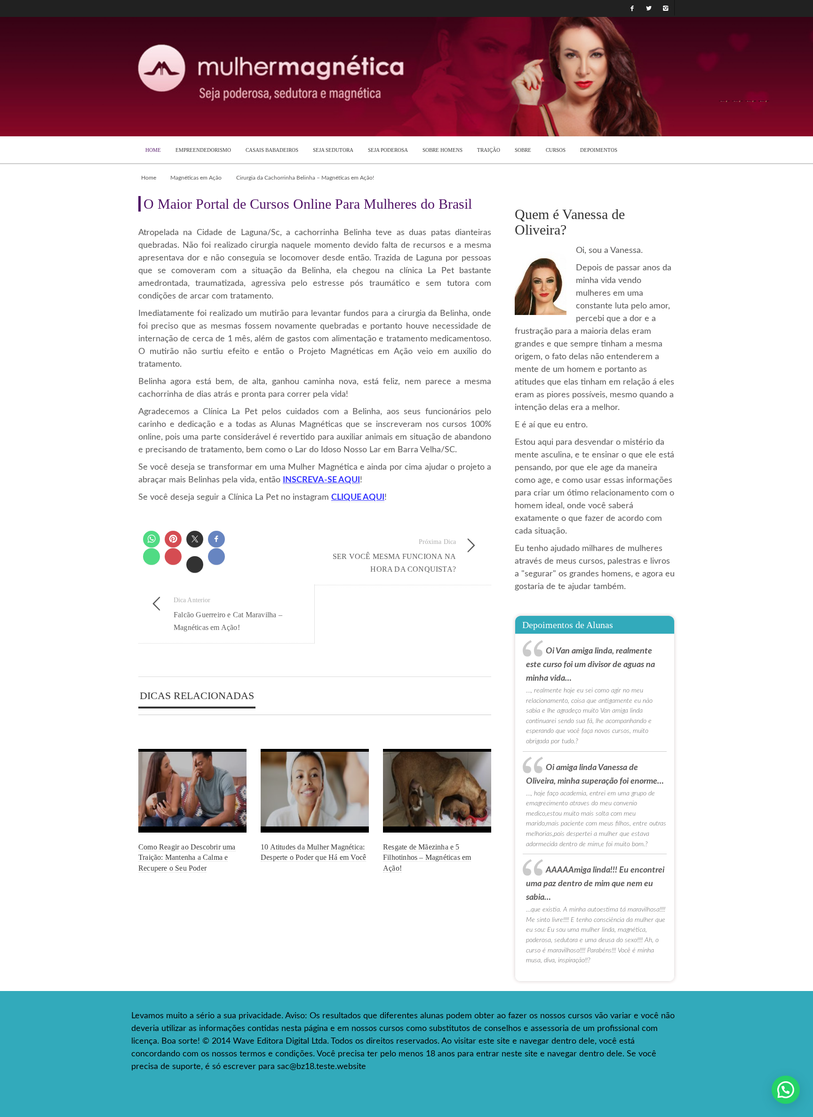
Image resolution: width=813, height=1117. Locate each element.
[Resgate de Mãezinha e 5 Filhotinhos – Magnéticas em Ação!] (437, 790)
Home (148, 178)
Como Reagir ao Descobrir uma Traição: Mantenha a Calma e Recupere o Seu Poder (187, 857)
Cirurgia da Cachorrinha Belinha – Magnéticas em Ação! (305, 178)
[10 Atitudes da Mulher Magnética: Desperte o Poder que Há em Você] (315, 790)
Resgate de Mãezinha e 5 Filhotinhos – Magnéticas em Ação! (427, 857)
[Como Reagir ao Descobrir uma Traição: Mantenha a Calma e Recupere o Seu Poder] (192, 790)
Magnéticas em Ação (196, 178)
